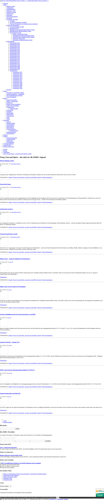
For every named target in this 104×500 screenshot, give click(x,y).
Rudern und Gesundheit (12, 105)
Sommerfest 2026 (7, 479)
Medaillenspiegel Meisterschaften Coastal (20, 31)
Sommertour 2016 (17, 73)
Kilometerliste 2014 (15, 59)
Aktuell (5, 149)
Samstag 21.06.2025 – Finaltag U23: (10, 342)
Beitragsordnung (10, 123)
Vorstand (8, 89)
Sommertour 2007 (17, 86)
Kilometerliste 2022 (15, 47)
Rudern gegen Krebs (8, 146)
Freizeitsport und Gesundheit (33, 463)
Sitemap (5, 135)
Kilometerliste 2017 (15, 54)
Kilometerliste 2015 (15, 57)
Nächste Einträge (7, 422)
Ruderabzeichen (14, 130)
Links (7, 117)
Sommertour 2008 (17, 85)
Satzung (8, 121)
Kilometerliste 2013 (15, 60)
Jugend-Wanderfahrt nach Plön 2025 (10, 393)
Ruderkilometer (10, 41)
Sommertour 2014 (17, 76)
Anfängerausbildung (8, 143)
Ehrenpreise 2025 (14, 28)
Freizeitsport (6, 152)
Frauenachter (9, 110)
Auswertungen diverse (15, 32)
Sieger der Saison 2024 (19, 38)
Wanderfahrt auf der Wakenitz (11, 475)
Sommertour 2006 (17, 88)
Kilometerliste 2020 (15, 50)
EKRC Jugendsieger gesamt (20, 34)
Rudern (5, 98)
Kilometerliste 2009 (15, 66)
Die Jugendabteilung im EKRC (14, 95)
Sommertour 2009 (17, 83)
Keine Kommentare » (47, 177)
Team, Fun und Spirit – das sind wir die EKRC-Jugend (17, 153)
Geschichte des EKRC (12, 19)
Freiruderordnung (11, 129)
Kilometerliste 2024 (15, 44)
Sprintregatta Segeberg (6, 209)
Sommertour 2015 (17, 75)
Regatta (5, 151)
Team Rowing (10, 116)
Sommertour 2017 (17, 72)
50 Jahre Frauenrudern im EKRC (18, 22)
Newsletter (9, 18)
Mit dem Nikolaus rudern (7, 160)
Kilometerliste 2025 (15, 43)
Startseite (5, 3)
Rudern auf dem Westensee (13, 104)
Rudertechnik (9, 114)
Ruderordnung (10, 126)
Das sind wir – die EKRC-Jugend (15, 92)
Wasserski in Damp (5, 184)
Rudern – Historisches (12, 101)
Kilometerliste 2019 (15, 51)
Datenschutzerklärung (12, 16)
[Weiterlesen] (3, 277)
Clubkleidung (9, 8)
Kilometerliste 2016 (15, 56)
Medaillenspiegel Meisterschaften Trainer (23, 35)
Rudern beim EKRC (11, 100)
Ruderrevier (9, 102)
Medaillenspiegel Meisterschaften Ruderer (24, 37)
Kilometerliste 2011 (15, 63)
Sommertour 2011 (17, 81)
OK (57, 497)
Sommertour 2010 (17, 82)
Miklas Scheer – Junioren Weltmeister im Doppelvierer (15, 258)
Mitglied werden (10, 6)
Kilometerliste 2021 (15, 48)
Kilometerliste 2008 (15, 67)
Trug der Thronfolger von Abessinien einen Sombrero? (24, 24)
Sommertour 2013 (17, 78)
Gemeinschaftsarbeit (11, 138)
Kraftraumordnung (11, 132)
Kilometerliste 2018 (15, 53)
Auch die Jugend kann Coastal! (8, 234)
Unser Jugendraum (11, 97)
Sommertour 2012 (17, 79)
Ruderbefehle (9, 113)
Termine (5, 136)
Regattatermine (10, 142)
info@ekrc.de (53, 499)
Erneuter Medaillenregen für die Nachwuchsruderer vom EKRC (18, 314)
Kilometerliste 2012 (15, 62)
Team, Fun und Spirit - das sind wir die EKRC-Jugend (27, 177)
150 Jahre (12, 21)
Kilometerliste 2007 (15, 69)
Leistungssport (10, 107)
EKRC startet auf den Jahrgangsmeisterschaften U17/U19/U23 (17, 370)
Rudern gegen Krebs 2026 (10, 477)
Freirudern (9, 111)
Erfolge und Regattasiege (12, 25)
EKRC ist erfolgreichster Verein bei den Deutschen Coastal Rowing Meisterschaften (24, 474)
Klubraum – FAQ (11, 10)
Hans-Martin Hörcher (15, 163)
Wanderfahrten (13, 70)
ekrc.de (11, 262)
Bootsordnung (10, 127)
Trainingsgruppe (14, 108)
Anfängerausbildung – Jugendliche (15, 94)
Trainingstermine (10, 139)
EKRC (5, 5)
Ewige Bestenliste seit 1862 (17, 27)
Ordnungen (6, 120)
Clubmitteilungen (10, 9)
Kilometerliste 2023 (15, 46)
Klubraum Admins (11, 12)
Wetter (8, 119)
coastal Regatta (7, 145)
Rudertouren (9, 140)
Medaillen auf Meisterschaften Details (22, 40)
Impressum (9, 15)
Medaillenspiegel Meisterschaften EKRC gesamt (22, 29)
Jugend (5, 91)
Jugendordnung (10, 124)
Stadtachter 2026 (7, 478)
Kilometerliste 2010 (15, 65)
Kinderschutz (9, 13)
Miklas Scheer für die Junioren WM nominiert (13, 286)
